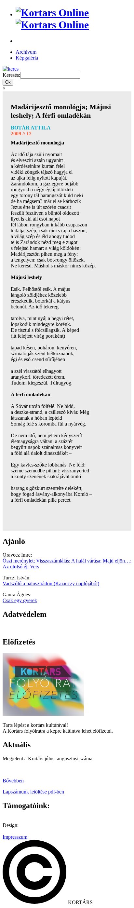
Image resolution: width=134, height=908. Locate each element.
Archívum (26, 52)
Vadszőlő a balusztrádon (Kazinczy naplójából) (51, 583)
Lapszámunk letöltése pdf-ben (33, 791)
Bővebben (13, 780)
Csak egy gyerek (20, 600)
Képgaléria (27, 58)
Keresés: (11, 75)
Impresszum (15, 837)
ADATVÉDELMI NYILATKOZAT (41, 628)
